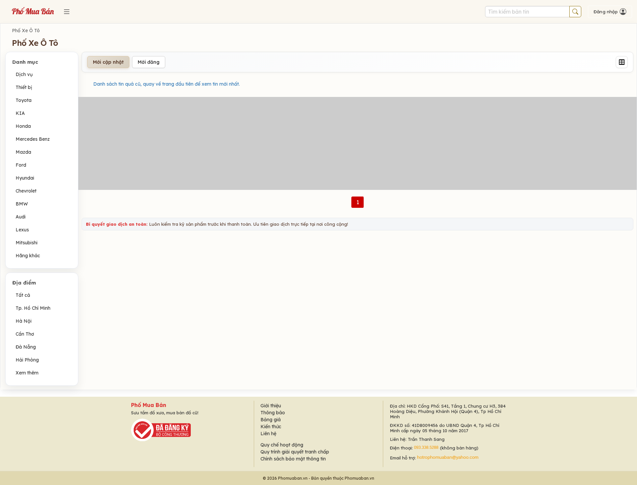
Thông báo (272, 413)
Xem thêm (27, 373)
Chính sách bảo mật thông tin (293, 459)
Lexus (22, 230)
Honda (23, 126)
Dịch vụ (24, 74)
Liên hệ (268, 434)
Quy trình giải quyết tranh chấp (294, 452)
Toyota (24, 100)
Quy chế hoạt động (281, 445)
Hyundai (25, 178)
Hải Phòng (27, 360)
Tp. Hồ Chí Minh (33, 308)
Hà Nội (24, 321)
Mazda (23, 152)
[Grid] (621, 62)
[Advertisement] (358, 143)
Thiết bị (24, 87)
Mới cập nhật (108, 62)
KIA (20, 113)
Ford (21, 165)
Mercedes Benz (33, 139)
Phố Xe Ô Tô (26, 31)
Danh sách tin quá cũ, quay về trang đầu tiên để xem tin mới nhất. (166, 84)
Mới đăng (149, 62)
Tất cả (23, 295)
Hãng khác (28, 256)
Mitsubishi (26, 243)
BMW (22, 204)
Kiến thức (270, 427)
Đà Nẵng (26, 347)
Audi (21, 217)
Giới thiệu (270, 406)
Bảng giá (270, 420)
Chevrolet (26, 191)
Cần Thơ (25, 334)
